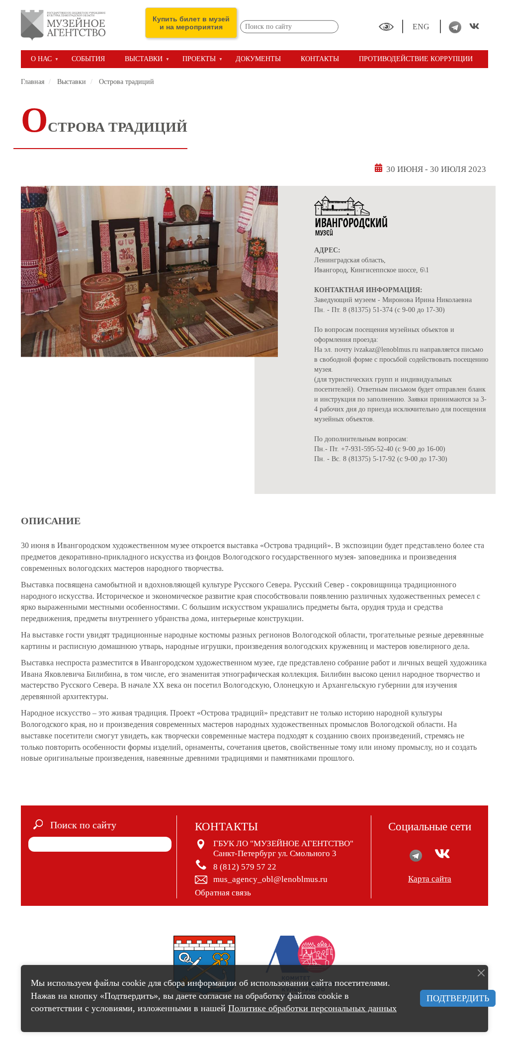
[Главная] (67, 25)
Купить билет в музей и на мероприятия (191, 23)
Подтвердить (457, 998)
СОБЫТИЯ (88, 59)
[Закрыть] (481, 973)
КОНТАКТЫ (320, 59)
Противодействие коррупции (416, 59)
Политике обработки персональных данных (312, 1008)
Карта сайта (429, 878)
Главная (32, 81)
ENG (422, 26)
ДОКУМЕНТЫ (258, 59)
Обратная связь (223, 892)
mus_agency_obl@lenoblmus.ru (270, 879)
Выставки (71, 81)
